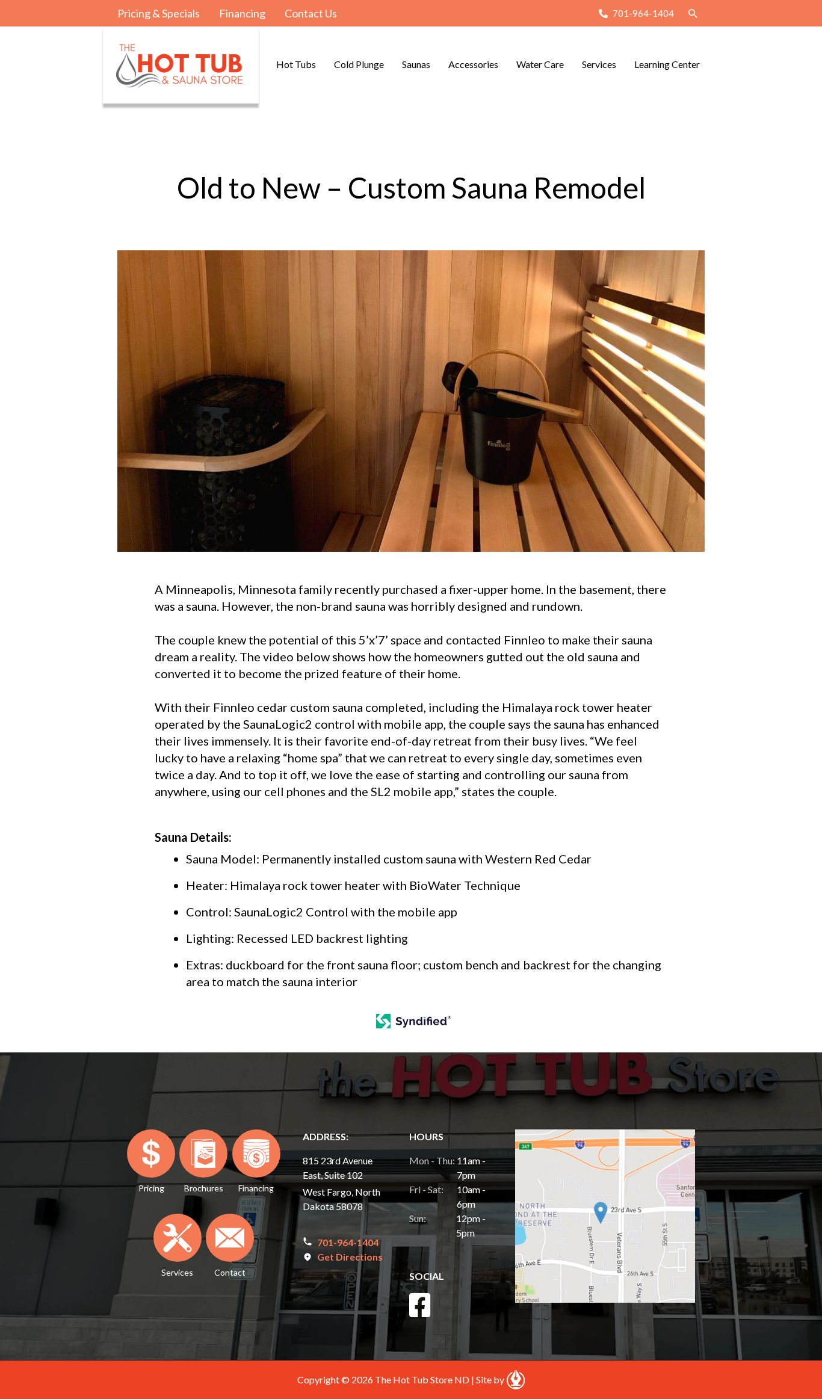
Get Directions (350, 1256)
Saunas (416, 64)
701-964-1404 (643, 13)
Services (599, 64)
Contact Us (311, 13)
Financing (242, 13)
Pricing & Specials (158, 13)
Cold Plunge (359, 64)
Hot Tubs (296, 64)
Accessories (473, 64)
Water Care (540, 64)
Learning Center (667, 64)
